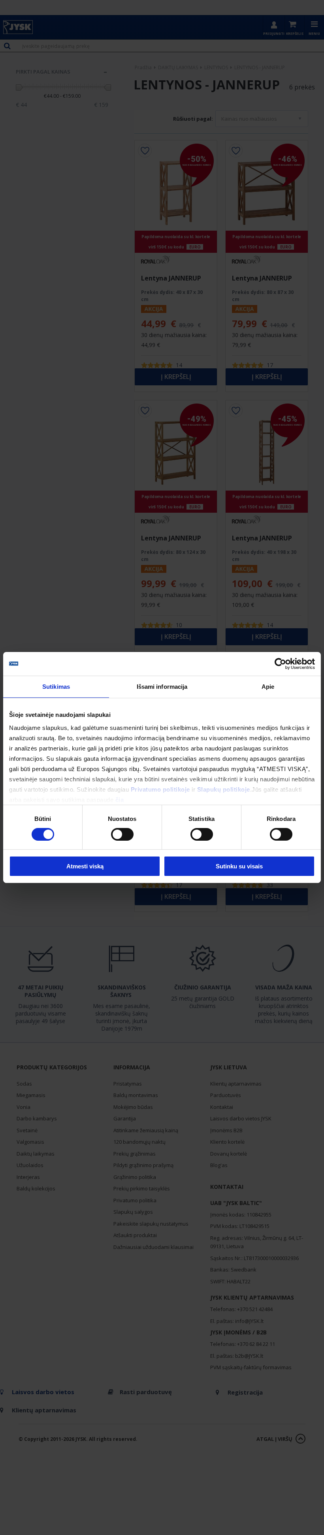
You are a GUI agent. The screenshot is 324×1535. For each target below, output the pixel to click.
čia (119, 799)
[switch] (122, 834)
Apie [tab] (268, 686)
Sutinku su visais (239, 866)
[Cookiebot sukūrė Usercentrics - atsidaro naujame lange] (280, 664)
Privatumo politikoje (160, 789)
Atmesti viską (85, 866)
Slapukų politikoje (223, 789)
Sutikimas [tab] (56, 686)
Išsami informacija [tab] (162, 686)
